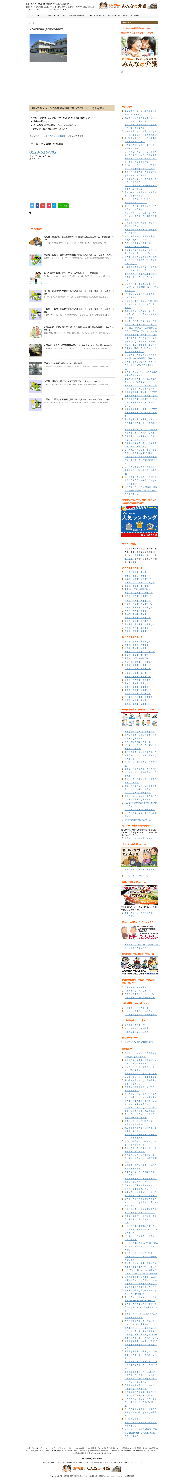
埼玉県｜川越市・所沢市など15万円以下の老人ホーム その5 (72, 381)
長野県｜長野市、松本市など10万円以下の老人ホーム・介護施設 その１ (141, 412)
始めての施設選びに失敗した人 (108, 1448)
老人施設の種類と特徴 (76, 15)
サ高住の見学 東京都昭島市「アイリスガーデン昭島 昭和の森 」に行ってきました (141, 287)
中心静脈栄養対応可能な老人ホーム (141, 752)
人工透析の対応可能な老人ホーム (140, 731)
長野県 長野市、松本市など (138, 596)
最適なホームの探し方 (135, 1025)
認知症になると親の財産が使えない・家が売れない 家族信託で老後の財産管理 (141, 314)
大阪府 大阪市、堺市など (137, 611)
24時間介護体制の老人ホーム (138, 819)
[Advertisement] (72, 82)
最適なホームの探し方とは (57, 15)
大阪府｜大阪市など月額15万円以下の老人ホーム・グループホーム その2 (78, 399)
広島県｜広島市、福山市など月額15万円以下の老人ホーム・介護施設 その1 (141, 422)
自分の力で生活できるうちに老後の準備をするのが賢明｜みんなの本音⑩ (141, 470)
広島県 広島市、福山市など (138, 631)
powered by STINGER (126, 1476)
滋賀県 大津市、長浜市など (138, 617)
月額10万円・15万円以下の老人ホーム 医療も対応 (69, 1451)
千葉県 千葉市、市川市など (138, 586)
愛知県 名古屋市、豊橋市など (139, 607)
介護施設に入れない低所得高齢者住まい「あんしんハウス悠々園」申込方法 (78, 345)
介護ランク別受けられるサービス (140, 994)
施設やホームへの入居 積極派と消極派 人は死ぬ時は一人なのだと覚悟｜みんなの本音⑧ (141, 490)
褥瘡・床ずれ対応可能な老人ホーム (141, 796)
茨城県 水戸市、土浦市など (138, 572)
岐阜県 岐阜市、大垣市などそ (139, 604)
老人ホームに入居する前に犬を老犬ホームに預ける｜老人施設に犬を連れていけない (141, 260)
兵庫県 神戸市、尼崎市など (138, 628)
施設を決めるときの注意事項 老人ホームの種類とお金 (117, 16)
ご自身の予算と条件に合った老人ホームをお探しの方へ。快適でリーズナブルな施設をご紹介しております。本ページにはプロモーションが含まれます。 (92, 1462)
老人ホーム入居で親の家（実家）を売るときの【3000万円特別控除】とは (141, 365)
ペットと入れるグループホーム (139, 876)
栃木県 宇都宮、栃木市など (138, 575)
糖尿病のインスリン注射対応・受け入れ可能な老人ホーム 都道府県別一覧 (141, 216)
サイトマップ (50, 1448)
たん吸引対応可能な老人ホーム (139, 799)
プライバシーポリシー (65, 1448)
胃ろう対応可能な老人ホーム (138, 742)
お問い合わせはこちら (137, 15)
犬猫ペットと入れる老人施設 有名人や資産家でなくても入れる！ (134, 1451)
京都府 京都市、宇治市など (138, 614)
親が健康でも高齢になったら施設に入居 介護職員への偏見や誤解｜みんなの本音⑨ (141, 480)
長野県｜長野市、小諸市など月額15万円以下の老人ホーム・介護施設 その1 (141, 402)
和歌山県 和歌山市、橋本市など (140, 624)
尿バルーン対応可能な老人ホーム (140, 809)
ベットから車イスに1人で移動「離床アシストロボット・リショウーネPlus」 (141, 304)
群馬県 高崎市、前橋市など (138, 579)
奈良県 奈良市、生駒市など (138, 621)
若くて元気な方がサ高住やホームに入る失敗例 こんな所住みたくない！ (141, 277)
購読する (127, 22)
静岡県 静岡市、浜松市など (138, 600)
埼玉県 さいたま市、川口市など (140, 582)
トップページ (36, 15)
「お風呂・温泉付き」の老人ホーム (141, 1014)
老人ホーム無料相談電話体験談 (139, 838)
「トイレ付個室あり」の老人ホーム (141, 1011)
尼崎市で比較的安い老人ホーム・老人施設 (63, 363)
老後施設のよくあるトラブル (101, 1453)
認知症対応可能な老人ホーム (138, 792)
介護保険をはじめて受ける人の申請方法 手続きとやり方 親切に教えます (141, 460)
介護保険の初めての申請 (136, 987)
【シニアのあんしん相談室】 (54, 136)
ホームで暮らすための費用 (97, 15)
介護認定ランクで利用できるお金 (140, 997)
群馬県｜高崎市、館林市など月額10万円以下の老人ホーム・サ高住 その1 (78, 255)
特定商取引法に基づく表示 (99, 1451)
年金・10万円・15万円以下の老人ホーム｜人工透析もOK (48, 4)
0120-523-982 (42, 152)
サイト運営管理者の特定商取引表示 (137, 1042)
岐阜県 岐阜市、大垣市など (138, 676)
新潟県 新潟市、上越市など (138, 668)
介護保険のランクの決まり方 (138, 991)
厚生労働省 (140, 555)
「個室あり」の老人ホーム (137, 1008)
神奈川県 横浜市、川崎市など (139, 592)
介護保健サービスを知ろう (137, 1031)
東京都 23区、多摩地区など (138, 589)
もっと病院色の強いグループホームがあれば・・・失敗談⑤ (71, 273)
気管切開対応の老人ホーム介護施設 (141, 769)
